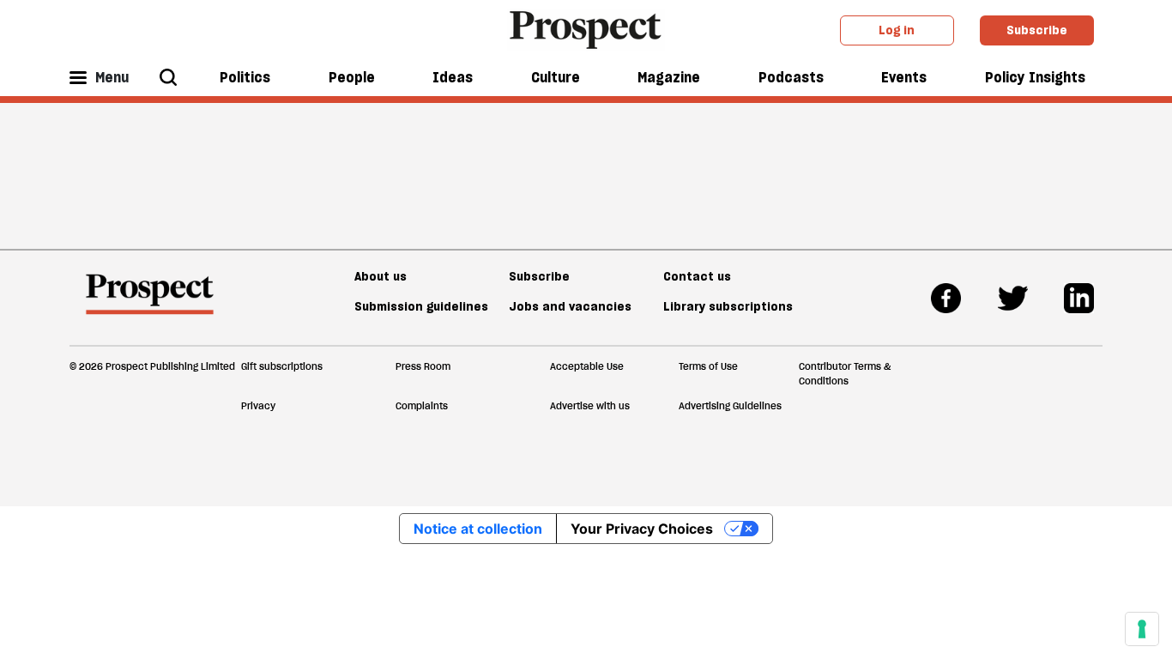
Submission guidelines (421, 306)
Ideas (452, 77)
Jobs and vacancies (570, 306)
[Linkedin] (1079, 298)
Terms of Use (708, 366)
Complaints (422, 406)
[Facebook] (946, 298)
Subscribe (1036, 30)
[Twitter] (1013, 298)
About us (380, 276)
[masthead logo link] (586, 28)
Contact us (697, 276)
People (352, 77)
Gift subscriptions (282, 366)
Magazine (668, 77)
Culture (555, 77)
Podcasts (791, 77)
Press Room (423, 366)
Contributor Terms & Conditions (845, 373)
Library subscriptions (728, 306)
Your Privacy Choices (642, 528)
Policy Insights (1035, 77)
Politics (245, 77)
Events (904, 77)
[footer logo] (149, 302)
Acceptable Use (587, 366)
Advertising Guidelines (730, 406)
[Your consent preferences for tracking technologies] (1142, 629)
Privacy (258, 406)
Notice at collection (478, 528)
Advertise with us (590, 406)
